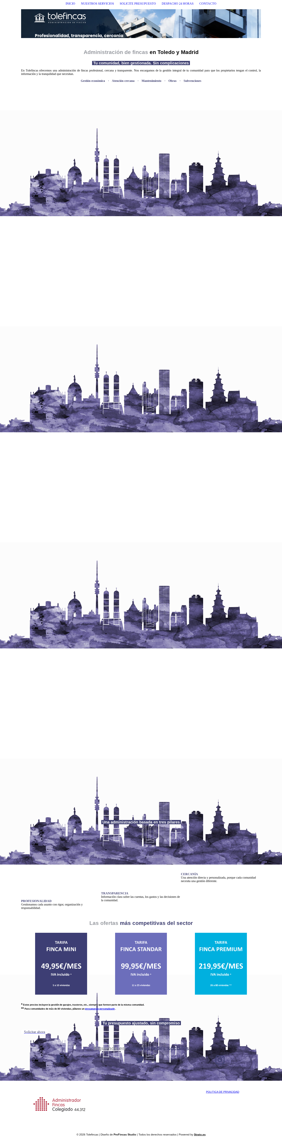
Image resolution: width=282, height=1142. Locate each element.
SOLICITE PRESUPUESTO (138, 3)
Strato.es (200, 1134)
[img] (141, 23)
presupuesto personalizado (100, 1009)
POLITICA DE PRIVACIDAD (222, 1091)
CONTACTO (207, 3)
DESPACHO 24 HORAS (178, 3)
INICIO (70, 3)
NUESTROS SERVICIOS (97, 3)
